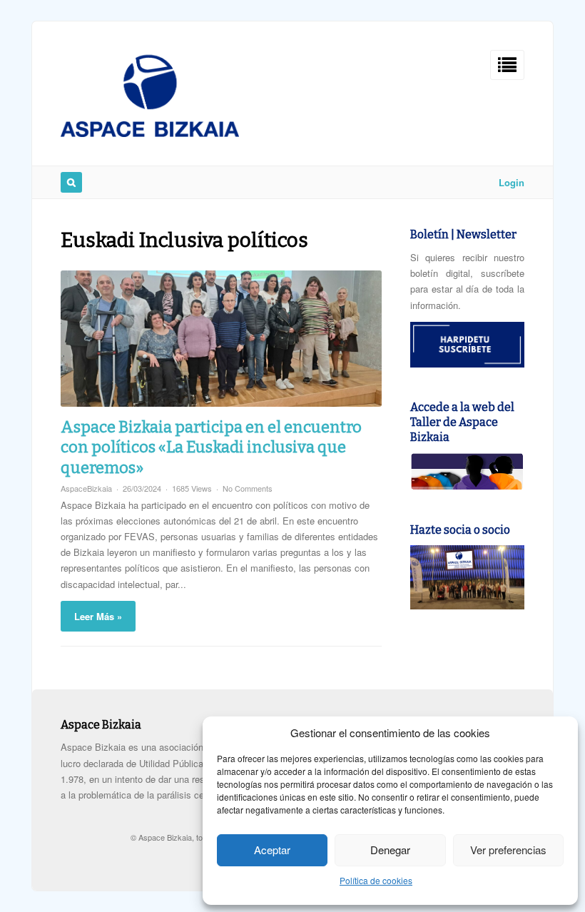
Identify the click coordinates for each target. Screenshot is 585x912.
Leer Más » (98, 616)
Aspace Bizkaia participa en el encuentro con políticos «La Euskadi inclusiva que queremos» (211, 447)
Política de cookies (376, 880)
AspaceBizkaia (86, 488)
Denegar (390, 849)
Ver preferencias (508, 849)
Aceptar (272, 849)
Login (511, 182)
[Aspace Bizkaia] (150, 133)
